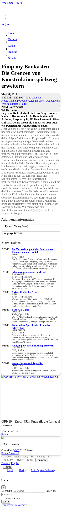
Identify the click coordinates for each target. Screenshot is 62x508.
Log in (6, 501)
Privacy (20, 459)
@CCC (16, 450)
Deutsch (5, 463)
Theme (7, 466)
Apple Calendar (10, 100)
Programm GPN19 (11, 2)
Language (41, 460)
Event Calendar (10, 453)
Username (6, 490)
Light (10, 470)
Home (11, 33)
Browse (12, 39)
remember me (13, 498)
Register (5, 24)
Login (11, 45)
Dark (21, 470)
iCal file (23, 103)
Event (5, 434)
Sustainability (38, 456)
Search (12, 58)
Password (51, 490)
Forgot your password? (14, 504)
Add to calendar (32, 97)
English (15, 463)
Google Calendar (28, 100)
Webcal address (9, 103)
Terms (30, 459)
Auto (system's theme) (40, 470)
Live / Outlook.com (49, 100)
